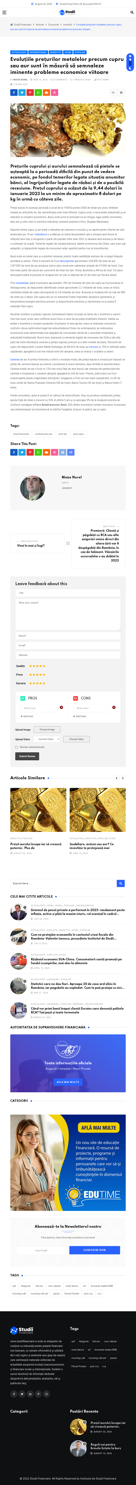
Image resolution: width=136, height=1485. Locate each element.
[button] (116, 778)
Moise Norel (20, 80)
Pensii (58, 905)
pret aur (63, 434)
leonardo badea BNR (102, 1285)
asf (14, 1285)
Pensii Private (72, 1293)
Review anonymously (32, 747)
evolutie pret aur (43, 434)
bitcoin (39, 1285)
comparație (22, 283)
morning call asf (39, 1293)
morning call (19, 1293)
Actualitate (77, 838)
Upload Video (22, 739)
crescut (93, 346)
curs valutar (54, 1285)
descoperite (67, 261)
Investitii (15, 838)
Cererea (14, 359)
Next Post (109, 526)
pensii (56, 1293)
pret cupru (78, 434)
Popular (27, 838)
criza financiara (21, 434)
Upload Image (23, 729)
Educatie (52, 930)
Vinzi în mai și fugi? (31, 545)
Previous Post (29, 541)
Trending (78, 1004)
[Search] (132, 12)
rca (99, 1293)
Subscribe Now (95, 1250)
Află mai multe (68, 1082)
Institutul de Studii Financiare (98, 1478)
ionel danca (72, 1285)
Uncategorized (85, 905)
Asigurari (53, 979)
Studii (111, 838)
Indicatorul (41, 234)
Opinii (50, 905)
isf (84, 1285)
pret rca (88, 1293)
